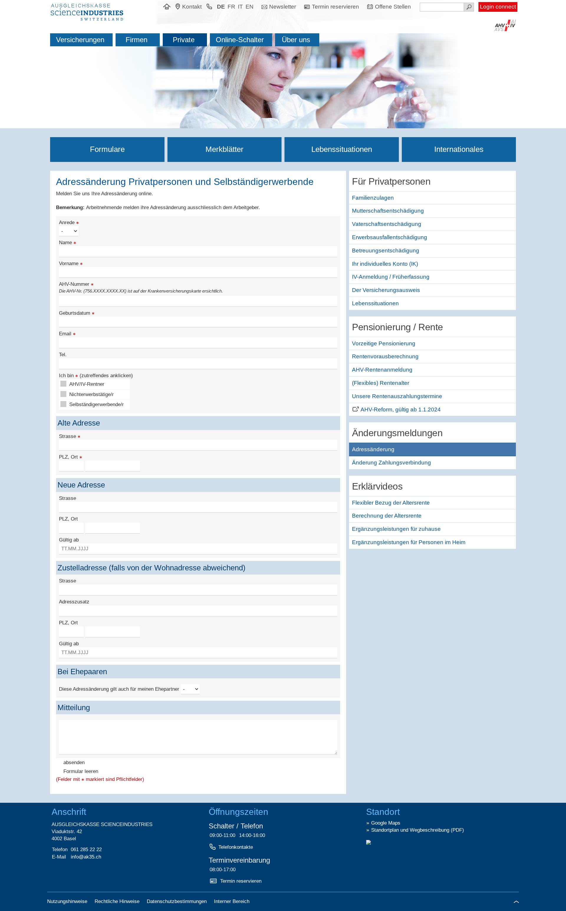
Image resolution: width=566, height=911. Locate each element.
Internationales (458, 149)
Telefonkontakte (235, 847)
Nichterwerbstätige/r (91, 394)
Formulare (107, 149)
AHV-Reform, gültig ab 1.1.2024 (401, 409)
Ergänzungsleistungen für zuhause (396, 529)
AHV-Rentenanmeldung (382, 370)
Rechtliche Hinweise (118, 901)
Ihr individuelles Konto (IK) (385, 264)
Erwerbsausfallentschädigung (389, 237)
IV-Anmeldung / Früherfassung (391, 277)
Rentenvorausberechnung (385, 356)
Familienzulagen (373, 198)
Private (184, 40)
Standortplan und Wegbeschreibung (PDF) (417, 830)
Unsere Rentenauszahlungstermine (397, 396)
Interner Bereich (231, 901)
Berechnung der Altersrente (387, 516)
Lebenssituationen (341, 149)
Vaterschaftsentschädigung (386, 224)
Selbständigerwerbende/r (96, 404)
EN (250, 7)
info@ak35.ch (86, 857)
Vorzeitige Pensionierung (383, 343)
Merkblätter (224, 149)
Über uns (296, 40)
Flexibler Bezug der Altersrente (391, 503)
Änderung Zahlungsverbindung (391, 462)
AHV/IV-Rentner (86, 384)
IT (240, 7)
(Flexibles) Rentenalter (380, 383)
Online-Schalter (240, 40)
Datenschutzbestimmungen (177, 901)
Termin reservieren (240, 881)
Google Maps (385, 823)
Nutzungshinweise (68, 901)
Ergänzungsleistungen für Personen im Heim (408, 542)
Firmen (136, 40)
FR (231, 7)
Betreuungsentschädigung (385, 250)
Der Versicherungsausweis (386, 290)
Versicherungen (80, 40)
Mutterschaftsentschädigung (388, 211)
